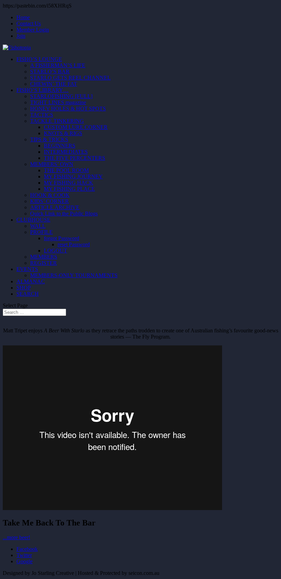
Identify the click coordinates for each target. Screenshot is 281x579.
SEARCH (27, 294)
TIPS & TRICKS (49, 139)
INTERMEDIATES (66, 152)
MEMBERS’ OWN (51, 164)
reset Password (74, 244)
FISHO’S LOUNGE (39, 59)
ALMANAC (30, 281)
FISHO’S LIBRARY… (42, 90)
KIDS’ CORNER (49, 201)
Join (20, 36)
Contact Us (28, 23)
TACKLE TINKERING (57, 121)
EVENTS (27, 269)
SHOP (23, 288)
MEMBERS (43, 257)
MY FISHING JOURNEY (73, 176)
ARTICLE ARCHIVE (55, 207)
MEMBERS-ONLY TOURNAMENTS (74, 275)
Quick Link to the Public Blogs (64, 213)
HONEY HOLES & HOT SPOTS (68, 108)
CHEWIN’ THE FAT (53, 84)
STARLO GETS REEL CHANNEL (70, 78)
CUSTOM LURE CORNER (76, 127)
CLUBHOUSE (33, 220)
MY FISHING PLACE (69, 189)
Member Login (32, 30)
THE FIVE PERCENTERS (74, 158)
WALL (38, 226)
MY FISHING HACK (68, 183)
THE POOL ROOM (66, 170)
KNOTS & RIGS (63, 133)
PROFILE (41, 232)
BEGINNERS (59, 146)
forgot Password (61, 238)
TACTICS (41, 115)
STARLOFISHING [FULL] (61, 96)
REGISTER (43, 263)
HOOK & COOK (50, 195)
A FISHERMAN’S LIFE (57, 65)
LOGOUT (55, 250)
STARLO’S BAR (50, 71)
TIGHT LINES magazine (58, 102)
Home (23, 17)
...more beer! (16, 537)
